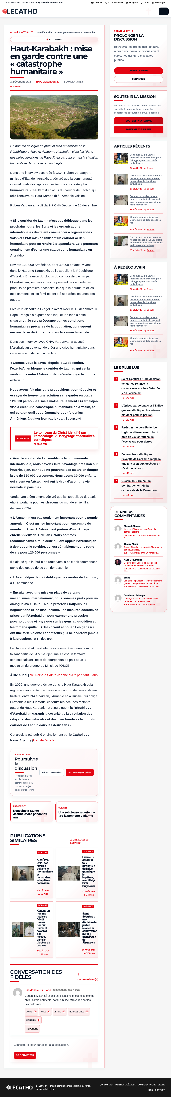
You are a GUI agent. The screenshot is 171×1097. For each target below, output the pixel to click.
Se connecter (25, 1055)
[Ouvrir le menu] (164, 11)
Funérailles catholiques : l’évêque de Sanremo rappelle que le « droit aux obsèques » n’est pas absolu (141, 461)
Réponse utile (78, 1012)
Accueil (14, 32)
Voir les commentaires (51, 772)
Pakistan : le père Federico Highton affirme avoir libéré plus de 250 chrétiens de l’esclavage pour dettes (139, 434)
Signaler (32, 1020)
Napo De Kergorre (47, 82)
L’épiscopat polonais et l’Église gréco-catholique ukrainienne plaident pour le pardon (142, 410)
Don (150, 1090)
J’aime (31, 1012)
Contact (160, 1090)
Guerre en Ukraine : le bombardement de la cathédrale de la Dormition (139, 485)
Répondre (32, 1029)
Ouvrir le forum (138, 70)
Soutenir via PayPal (139, 121)
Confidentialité (147, 1085)
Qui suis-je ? (106, 1085)
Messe (161, 1085)
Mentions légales (125, 1085)
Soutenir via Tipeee (139, 129)
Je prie (59, 1012)
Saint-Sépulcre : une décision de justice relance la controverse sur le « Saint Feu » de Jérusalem (141, 386)
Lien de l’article (43, 740)
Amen (45, 1012)
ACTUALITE (27, 32)
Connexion (138, 79)
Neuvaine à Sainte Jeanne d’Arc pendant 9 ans (64, 675)
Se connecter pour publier (79, 772)
